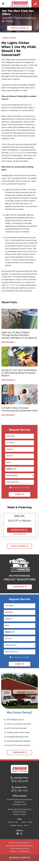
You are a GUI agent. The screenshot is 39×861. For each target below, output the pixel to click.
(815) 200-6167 (12, 285)
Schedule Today (19, 858)
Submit (18, 494)
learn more (18, 752)
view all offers (18, 28)
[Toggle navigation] (3, 3)
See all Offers (18, 546)
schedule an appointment (18, 153)
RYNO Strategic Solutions (19, 848)
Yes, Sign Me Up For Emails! (20, 487)
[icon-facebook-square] (17, 833)
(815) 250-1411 (19, 791)
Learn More (18, 587)
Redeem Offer (17, 530)
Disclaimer (13, 851)
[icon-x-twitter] (21, 833)
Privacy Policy (25, 851)
